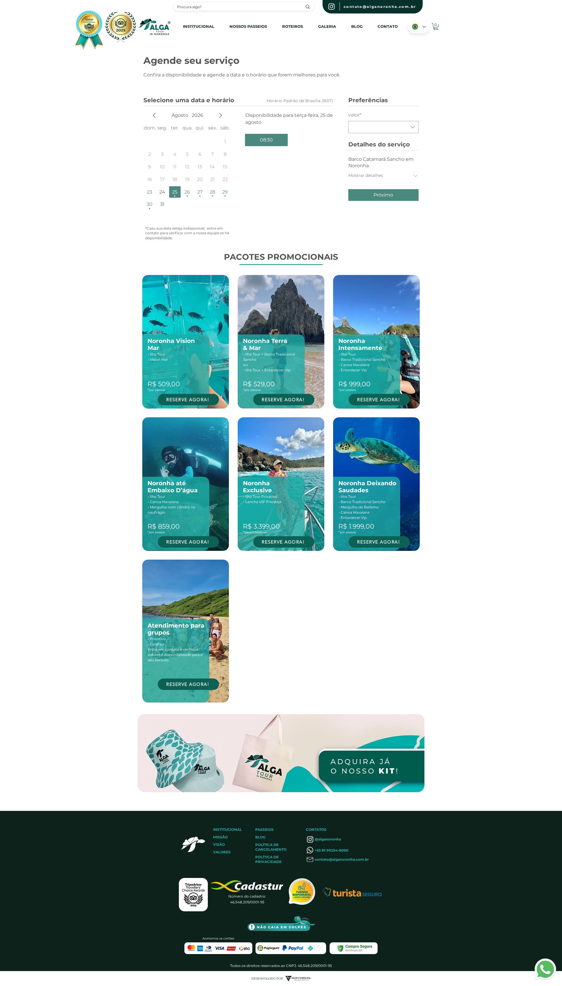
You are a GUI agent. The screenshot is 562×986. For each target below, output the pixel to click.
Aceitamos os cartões (218, 938)
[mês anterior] (154, 115)
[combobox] (383, 127)
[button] (436, 26)
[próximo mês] (220, 115)
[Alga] (331, 6)
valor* (354, 115)
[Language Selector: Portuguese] (418, 26)
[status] (300, 101)
